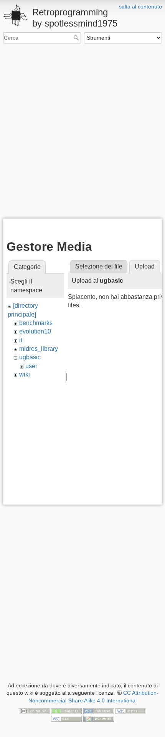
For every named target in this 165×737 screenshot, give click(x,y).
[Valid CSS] (66, 718)
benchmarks (36, 323)
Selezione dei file (98, 266)
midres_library (38, 348)
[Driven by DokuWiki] (98, 718)
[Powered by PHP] (98, 710)
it (20, 340)
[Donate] (66, 710)
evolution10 (35, 331)
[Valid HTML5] (131, 710)
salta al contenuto (140, 6)
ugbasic (30, 357)
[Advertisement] (82, 130)
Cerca (77, 37)
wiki (24, 374)
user (31, 366)
